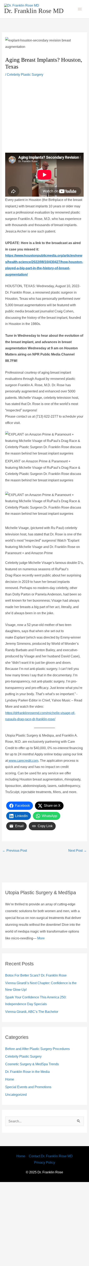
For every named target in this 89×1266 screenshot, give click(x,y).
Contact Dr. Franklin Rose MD (51, 1240)
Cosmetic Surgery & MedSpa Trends (35, 1148)
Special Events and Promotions (31, 1171)
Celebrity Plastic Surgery (27, 82)
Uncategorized (17, 1178)
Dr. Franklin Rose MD (33, 15)
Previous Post (15, 928)
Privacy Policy (44, 1246)
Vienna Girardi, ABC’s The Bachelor (33, 1096)
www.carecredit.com (25, 825)
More (39, 1022)
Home (10, 1163)
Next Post (76, 928)
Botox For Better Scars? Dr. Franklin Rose (39, 1059)
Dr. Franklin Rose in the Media (29, 1156)
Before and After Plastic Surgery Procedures (41, 1133)
